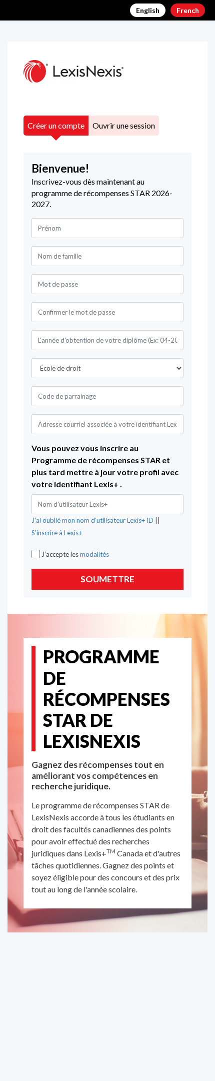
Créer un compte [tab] (56, 125)
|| (96, 526)
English (148, 10)
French (187, 10)
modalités (94, 554)
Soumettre (107, 579)
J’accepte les (75, 554)
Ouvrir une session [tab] (123, 125)
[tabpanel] (108, 375)
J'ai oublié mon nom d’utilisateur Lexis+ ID (93, 520)
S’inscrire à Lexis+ (57, 533)
